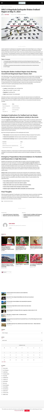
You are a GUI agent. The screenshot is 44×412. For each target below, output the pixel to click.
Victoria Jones (5, 392)
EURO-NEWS (7, 14)
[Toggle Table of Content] (41, 60)
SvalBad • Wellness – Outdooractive (22, 264)
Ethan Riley (5, 375)
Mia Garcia (5, 383)
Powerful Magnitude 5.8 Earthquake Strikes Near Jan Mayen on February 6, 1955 (21, 248)
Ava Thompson (5, 370)
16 (4, 357)
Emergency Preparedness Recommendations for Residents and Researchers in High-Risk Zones (21, 65)
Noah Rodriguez (6, 385)
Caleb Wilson (5, 372)
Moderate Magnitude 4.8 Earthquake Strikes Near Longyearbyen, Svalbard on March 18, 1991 (22, 310)
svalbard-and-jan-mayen (8, 201)
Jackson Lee (5, 379)
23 (4, 359)
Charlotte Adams (6, 373)
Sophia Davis (5, 390)
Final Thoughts (7, 66)
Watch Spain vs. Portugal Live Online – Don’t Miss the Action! (16, 314)
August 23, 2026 (4, 268)
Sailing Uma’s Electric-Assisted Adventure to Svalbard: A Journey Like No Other (7, 265)
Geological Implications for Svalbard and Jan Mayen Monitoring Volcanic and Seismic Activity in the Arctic (22, 63)
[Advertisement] (22, 43)
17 (10, 357)
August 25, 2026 (33, 249)
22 (39, 357)
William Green (5, 394)
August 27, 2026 (18, 250)
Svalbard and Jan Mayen (22, 14)
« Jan (2, 361)
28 (33, 359)
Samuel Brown (5, 388)
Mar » (5, 361)
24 (10, 359)
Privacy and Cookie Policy (18, 410)
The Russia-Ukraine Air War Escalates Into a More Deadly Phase (17, 292)
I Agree (27, 410)
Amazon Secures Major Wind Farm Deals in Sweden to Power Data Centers (19, 305)
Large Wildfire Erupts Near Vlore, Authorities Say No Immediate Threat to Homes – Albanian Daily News (23, 323)
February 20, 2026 (13, 14)
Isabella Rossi (5, 377)
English (4, 272)
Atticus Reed (5, 368)
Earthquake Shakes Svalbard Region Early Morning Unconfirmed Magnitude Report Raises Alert (21, 61)
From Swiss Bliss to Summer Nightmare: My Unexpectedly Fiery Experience (19, 301)
